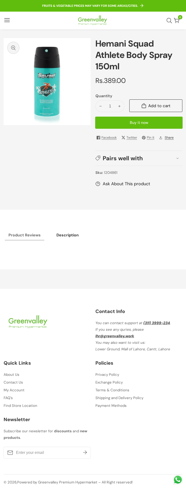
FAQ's (8, 397)
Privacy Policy (107, 374)
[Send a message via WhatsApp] (178, 479)
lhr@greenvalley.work (114, 336)
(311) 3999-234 (156, 323)
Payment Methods (111, 405)
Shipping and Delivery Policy (119, 397)
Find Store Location (20, 405)
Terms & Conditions (112, 390)
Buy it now (139, 122)
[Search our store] (170, 20)
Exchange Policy (109, 382)
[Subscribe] (85, 452)
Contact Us (13, 382)
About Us (11, 374)
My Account (14, 390)
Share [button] (169, 137)
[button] (138, 158)
